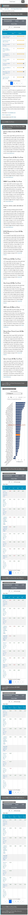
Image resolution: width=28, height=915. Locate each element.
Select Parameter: (14, 391)
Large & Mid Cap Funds (8, 122)
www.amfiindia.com (11, 112)
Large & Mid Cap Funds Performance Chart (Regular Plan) (13, 383)
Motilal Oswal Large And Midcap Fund (6, 50)
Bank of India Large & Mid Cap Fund (4, 511)
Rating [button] (20, 33)
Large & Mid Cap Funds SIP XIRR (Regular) (11, 688)
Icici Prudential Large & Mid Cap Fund (6, 55)
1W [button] (13, 488)
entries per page (17, 27)
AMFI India (13, 117)
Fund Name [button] (5, 33)
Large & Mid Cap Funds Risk (9, 907)
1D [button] (9, 488)
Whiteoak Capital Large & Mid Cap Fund (5, 536)
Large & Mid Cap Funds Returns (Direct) (12, 578)
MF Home (7, 8)
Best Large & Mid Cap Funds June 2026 (12, 14)
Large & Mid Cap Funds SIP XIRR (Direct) (13, 797)
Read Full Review (10, 153)
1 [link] (11, 83)
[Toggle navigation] (27, 6)
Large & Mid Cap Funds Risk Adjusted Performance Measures (12, 911)
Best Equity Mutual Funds (16, 8)
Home (1, 8)
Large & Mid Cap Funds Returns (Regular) (13, 469)
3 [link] (16, 83)
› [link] (20, 572)
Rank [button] (13, 33)
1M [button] (17, 488)
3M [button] (22, 488)
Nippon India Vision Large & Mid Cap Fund (6, 73)
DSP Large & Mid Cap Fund (5, 557)
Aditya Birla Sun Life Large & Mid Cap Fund (5, 494)
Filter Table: (5, 29)
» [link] (21, 83)
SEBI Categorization (6, 114)
